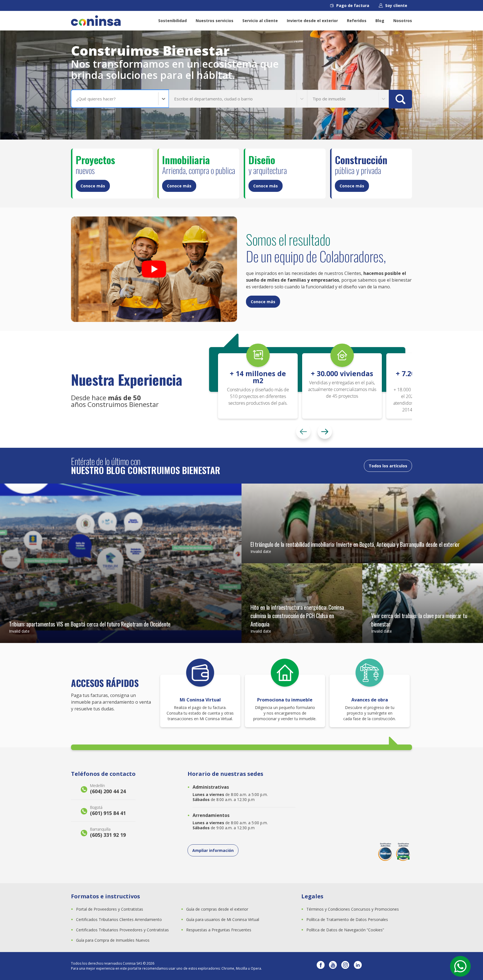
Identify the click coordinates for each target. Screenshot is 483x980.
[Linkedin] (358, 966)
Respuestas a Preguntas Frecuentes (218, 929)
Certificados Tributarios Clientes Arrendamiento (119, 919)
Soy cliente (396, 5)
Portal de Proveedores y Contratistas (109, 909)
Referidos (356, 20)
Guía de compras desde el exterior (217, 909)
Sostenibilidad (172, 20)
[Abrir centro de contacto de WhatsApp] (460, 966)
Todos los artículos (388, 465)
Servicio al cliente (260, 20)
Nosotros (402, 20)
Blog (379, 20)
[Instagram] (345, 966)
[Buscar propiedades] (400, 99)
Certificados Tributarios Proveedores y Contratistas (122, 929)
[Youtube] (333, 966)
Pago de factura (352, 5)
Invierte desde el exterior (312, 20)
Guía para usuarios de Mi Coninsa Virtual (222, 919)
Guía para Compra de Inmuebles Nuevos (113, 940)
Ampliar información (213, 850)
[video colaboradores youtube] (154, 269)
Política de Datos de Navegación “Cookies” (345, 929)
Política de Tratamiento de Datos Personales (347, 919)
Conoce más (92, 186)
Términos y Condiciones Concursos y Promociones (352, 909)
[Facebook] (321, 966)
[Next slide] (325, 431)
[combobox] (76, 99)
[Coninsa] (96, 20)
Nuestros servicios (214, 20)
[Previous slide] (303, 431)
